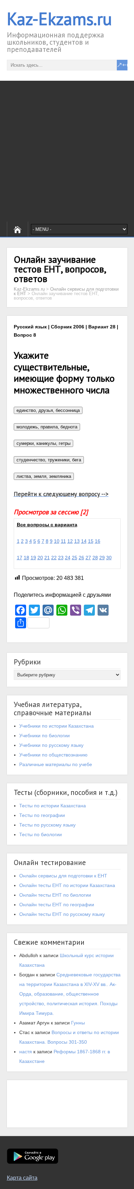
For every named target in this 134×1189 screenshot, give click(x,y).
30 (109, 557)
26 (81, 557)
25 (74, 557)
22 (54, 557)
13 (77, 541)
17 (19, 557)
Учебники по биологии (44, 735)
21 (47, 557)
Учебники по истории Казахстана (56, 726)
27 (88, 557)
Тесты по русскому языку (47, 825)
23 (61, 557)
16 (97, 541)
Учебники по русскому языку (51, 745)
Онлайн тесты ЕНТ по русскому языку (62, 914)
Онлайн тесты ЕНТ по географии (56, 904)
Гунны (78, 1022)
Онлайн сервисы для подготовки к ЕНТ (63, 875)
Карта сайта (22, 1178)
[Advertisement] (67, 151)
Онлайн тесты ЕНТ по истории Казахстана (67, 885)
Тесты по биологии (40, 834)
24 (67, 557)
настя (25, 1051)
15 (90, 541)
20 (40, 557)
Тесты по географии (42, 815)
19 (33, 557)
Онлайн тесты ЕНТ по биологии (55, 895)
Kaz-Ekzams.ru (59, 19)
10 (56, 541)
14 (84, 541)
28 (95, 557)
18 (26, 557)
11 (63, 541)
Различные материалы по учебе (55, 764)
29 (102, 557)
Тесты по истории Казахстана (52, 805)
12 (70, 541)
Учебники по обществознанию (53, 755)
